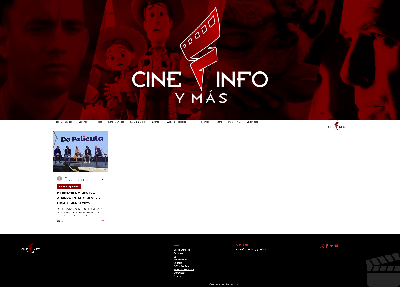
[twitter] (332, 246)
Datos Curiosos (116, 121)
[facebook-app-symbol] (327, 246)
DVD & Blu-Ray (138, 121)
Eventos (156, 121)
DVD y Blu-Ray (181, 266)
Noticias (97, 121)
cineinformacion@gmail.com (252, 249)
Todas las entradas (62, 121)
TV (193, 121)
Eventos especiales (176, 121)
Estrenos (82, 121)
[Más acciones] (103, 179)
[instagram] (322, 246)
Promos (205, 121)
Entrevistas (252, 121)
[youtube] (336, 246)
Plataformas (234, 121)
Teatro (218, 121)
